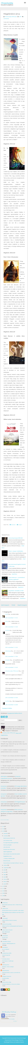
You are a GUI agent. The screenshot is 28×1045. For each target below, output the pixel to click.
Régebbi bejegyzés (22, 605)
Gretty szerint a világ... (7, 982)
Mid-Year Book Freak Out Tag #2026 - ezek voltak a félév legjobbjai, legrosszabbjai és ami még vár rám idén (13, 912)
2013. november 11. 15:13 (11, 617)
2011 (3, 888)
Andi (6, 614)
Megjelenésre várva (12, 14)
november (6, 835)
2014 (3, 828)
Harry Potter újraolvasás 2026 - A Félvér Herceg (12, 904)
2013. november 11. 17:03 (11, 656)
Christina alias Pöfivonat (11, 671)
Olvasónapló (5, 918)
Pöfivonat (7, 1014)
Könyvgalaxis (5, 947)
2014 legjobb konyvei (20, 801)
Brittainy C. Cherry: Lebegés (8, 966)
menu (25, 2)
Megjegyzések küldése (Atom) (14, 713)
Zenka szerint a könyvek (7, 929)
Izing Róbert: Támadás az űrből (15, 590)
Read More (14, 574)
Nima (6, 621)
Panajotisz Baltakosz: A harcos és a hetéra (11, 984)
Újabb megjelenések (7, 851)
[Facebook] (4, 716)
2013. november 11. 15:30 (11, 626)
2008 (3, 895)
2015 (3, 826)
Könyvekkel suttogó (6, 941)
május (5, 874)
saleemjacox (4, 776)
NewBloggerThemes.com (9, 1042)
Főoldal (13, 605)
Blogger (24, 1038)
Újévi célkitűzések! (6, 931)
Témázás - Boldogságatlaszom (8, 943)
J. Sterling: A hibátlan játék (9, 858)
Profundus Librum (6, 958)
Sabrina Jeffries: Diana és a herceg (9, 920)
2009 (3, 893)
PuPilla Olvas (5, 902)
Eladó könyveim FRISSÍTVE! (9, 838)
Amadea (7, 660)
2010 (3, 890)
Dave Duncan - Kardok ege (7, 960)
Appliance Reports (20, 1042)
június (5, 872)
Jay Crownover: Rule (7, 840)
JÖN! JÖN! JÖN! (6, 847)
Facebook (13, 524)
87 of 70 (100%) (12, 1019)
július (5, 869)
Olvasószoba (7, 3)
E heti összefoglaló (7, 844)
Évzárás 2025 (5, 937)
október (5, 865)
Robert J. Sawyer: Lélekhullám (15, 551)
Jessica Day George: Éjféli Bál (15, 538)
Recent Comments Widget (5, 819)
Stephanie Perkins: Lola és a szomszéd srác (11, 972)
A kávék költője (5, 978)
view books (15, 1021)
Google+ (20, 524)
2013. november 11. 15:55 (11, 647)
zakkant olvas (5, 908)
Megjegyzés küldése (7, 708)
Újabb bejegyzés (5, 605)
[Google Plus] (2, 716)
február (5, 881)
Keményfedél (5, 935)
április (5, 876)
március (5, 879)
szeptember (6, 867)
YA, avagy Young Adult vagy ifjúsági (10, 842)
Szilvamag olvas (5, 964)
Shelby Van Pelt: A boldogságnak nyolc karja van (12, 926)
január (5, 883)
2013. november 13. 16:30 (11, 697)
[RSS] (7, 716)
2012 (3, 886)
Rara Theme (12, 1040)
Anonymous (4, 786)
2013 (3, 831)
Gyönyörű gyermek (6, 955)
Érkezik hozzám (6, 860)
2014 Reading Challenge (9, 1012)
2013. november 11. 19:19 (11, 667)
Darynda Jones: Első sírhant (9, 849)
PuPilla (7, 630)
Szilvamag (8, 651)
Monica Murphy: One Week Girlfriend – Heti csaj (13, 862)
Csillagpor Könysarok (6, 976)
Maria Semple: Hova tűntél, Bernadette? (11, 853)
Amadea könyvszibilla (6, 953)
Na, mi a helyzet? (5, 949)
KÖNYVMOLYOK (5, 970)
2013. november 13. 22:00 (11, 704)
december (6, 833)
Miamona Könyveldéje (6, 924)
